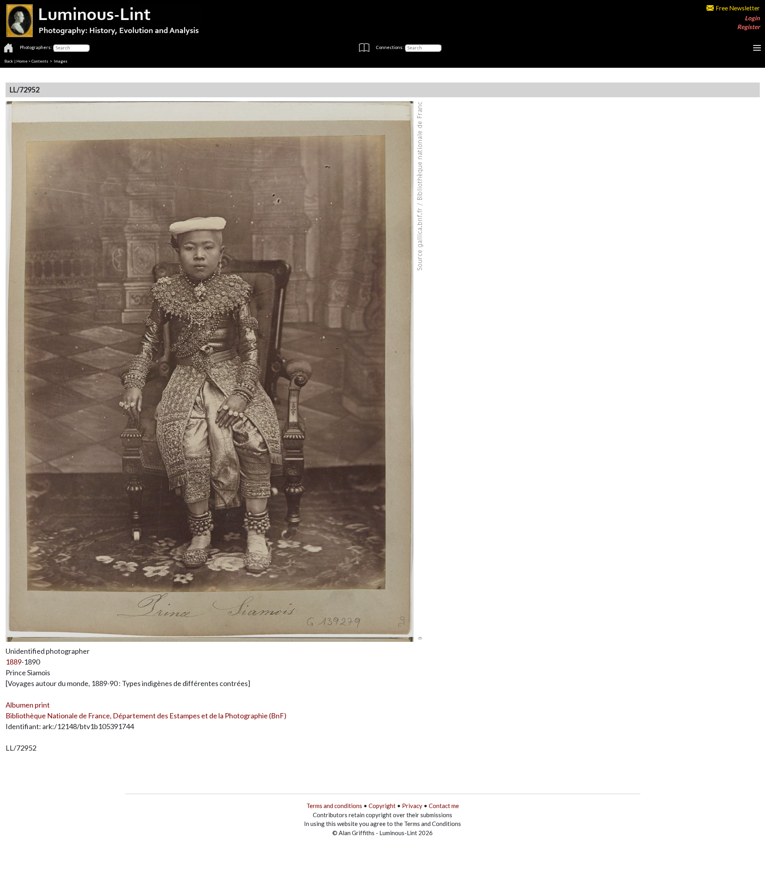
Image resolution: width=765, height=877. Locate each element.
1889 (14, 661)
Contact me (444, 805)
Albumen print (28, 704)
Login (752, 18)
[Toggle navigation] (757, 48)
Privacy (412, 805)
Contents (39, 61)
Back (8, 61)
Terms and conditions (334, 805)
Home (21, 61)
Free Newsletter (738, 8)
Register (748, 26)
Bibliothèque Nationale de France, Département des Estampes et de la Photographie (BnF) (146, 715)
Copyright (382, 805)
